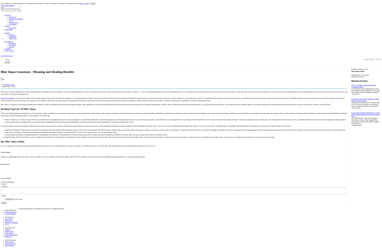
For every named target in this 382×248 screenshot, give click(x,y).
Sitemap (7, 229)
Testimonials (9, 30)
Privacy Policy (84, 3)
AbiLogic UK (9, 242)
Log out (11, 47)
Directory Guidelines (11, 222)
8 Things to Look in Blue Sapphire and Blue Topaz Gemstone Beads (365, 100)
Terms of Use (9, 231)
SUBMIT (8, 49)
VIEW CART (9, 51)
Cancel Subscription (11, 235)
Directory (8, 15)
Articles (7, 26)
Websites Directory (11, 212)
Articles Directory (10, 214)
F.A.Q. (11, 21)
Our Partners (13, 24)
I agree (93, 3)
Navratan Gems (9, 85)
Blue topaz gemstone (7, 98)
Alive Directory (10, 245)
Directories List (13, 22)
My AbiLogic (9, 42)
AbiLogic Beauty (10, 244)
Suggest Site (9, 219)
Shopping (8, 61)
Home (3, 56)
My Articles (12, 43)
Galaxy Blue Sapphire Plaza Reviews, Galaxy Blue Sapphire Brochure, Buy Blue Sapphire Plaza (365, 114)
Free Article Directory (8, 5)
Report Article (369, 59)
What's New (13, 17)
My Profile (12, 45)
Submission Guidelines (16, 19)
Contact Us (8, 237)
